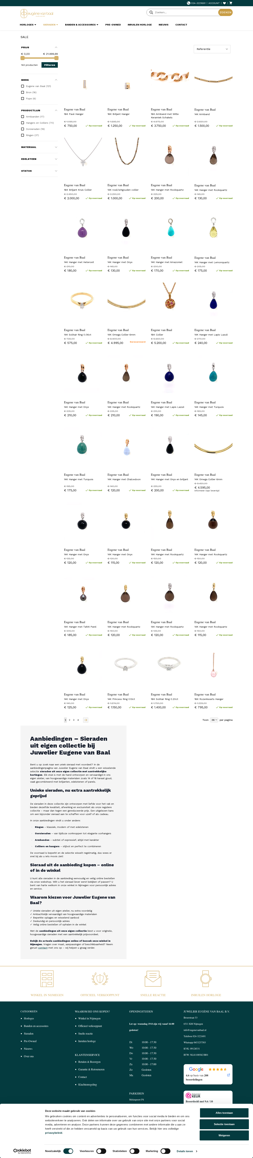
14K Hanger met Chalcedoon (124, 479)
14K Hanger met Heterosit (79, 262)
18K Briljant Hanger (119, 114)
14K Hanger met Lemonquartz (211, 262)
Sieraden (28, 1033)
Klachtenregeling (87, 1084)
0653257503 (200, 1042)
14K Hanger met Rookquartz (167, 189)
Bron (31, 92)
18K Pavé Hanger (73, 114)
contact (43, 947)
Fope (31, 98)
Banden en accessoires (36, 1026)
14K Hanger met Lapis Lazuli (211, 334)
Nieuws (28, 1048)
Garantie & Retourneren (91, 1069)
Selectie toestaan (224, 1124)
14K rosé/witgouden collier (123, 189)
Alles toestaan (224, 1112)
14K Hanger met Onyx (120, 262)
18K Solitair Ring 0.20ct (164, 699)
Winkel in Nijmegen (47, 995)
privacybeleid (53, 1132)
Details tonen (185, 1151)
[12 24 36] (214, 719)
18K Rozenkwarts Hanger (208, 699)
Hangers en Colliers (40, 122)
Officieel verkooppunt (100, 995)
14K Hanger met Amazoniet (166, 262)
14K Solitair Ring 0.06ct (77, 334)
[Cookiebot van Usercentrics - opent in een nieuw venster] (22, 1151)
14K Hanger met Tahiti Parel (80, 626)
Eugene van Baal (38, 86)
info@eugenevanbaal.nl (195, 1030)
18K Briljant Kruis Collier (78, 189)
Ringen (32, 135)
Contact (82, 1077)
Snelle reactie (153, 995)
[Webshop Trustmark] (208, 1095)
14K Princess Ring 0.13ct (121, 699)
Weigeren (224, 1135)
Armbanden (35, 116)
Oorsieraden (35, 129)
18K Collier (157, 334)
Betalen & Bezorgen (89, 1061)
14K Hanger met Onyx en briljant (169, 479)
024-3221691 (198, 3)
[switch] (101, 1151)
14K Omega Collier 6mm (121, 334)
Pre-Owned (30, 1041)
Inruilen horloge (206, 995)
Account (214, 3)
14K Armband (202, 114)
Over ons (29, 1056)
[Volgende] (85, 720)
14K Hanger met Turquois (209, 407)
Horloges (29, 1018)
